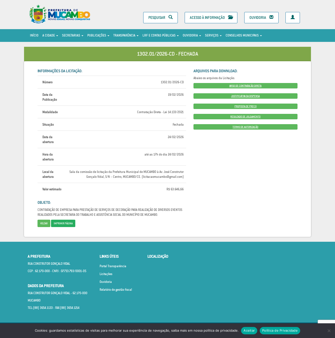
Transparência (124, 35)
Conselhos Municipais (242, 35)
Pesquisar (157, 17)
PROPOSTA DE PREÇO (245, 106)
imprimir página (63, 223)
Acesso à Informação (208, 17)
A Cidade (49, 35)
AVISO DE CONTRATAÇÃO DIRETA (245, 85)
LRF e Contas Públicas (159, 35)
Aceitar (249, 330)
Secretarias (71, 35)
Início (34, 35)
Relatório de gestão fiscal (116, 289)
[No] (328, 330)
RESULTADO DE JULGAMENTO (245, 116)
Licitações (106, 274)
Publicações (97, 35)
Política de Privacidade (280, 330)
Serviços (212, 35)
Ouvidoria (258, 17)
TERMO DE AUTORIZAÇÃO (245, 127)
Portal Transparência (113, 266)
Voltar (44, 223)
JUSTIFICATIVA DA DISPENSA (245, 96)
